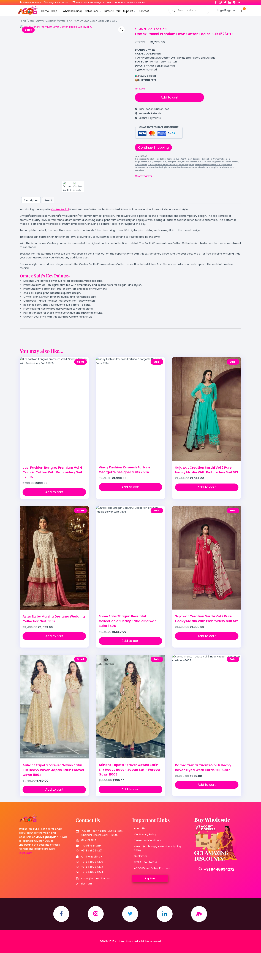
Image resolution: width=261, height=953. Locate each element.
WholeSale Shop (73, 11)
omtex (235, 162)
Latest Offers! (112, 11)
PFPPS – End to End (145, 862)
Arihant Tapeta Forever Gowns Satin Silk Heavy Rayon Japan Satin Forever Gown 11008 (130, 770)
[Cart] (243, 10)
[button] (121, 29)
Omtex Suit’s (32, 275)
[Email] (199, 914)
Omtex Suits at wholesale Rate (163, 164)
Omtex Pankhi (60, 209)
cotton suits (147, 162)
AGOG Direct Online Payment (152, 868)
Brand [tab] (48, 200)
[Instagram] (220, 2)
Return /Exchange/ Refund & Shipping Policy (157, 848)
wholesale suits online (183, 167)
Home (45, 11)
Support (128, 11)
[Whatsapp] (234, 2)
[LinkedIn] (229, 2)
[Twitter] (225, 2)
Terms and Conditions (148, 840)
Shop (54, 11)
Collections (92, 11)
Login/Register (226, 10)
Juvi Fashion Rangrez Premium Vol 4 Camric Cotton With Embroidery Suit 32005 (52, 472)
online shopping (186, 164)
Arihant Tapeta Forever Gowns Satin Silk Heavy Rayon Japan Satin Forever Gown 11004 (53, 770)
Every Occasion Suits (192, 162)
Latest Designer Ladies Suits (217, 162)
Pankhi (148, 176)
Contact (143, 11)
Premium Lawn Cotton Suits (208, 164)
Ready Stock (153, 159)
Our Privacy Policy (145, 834)
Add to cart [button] (54, 492)
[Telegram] (238, 2)
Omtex (139, 176)
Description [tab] (31, 200)
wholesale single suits (161, 167)
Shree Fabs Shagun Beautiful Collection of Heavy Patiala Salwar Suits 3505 (127, 621)
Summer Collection (151, 29)
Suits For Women (184, 159)
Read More (25, 852)
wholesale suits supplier (207, 167)
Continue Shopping (153, 147)
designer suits (174, 162)
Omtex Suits (141, 164)
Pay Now (150, 878)
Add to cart (169, 97)
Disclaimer (140, 856)
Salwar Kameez (167, 159)
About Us (139, 828)
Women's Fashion (221, 159)
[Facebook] (215, 2)
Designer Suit (160, 162)
